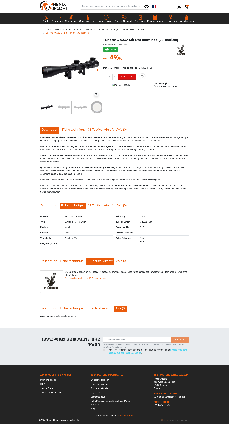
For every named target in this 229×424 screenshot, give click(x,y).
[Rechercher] (146, 6)
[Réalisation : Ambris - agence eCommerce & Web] (174, 420)
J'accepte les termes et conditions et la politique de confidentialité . (148, 351)
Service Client (46, 388)
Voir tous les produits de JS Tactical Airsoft (85, 278)
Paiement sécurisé (99, 384)
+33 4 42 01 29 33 (162, 405)
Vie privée (122, 415)
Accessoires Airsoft (62, 29)
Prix (105, 58)
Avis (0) (121, 129)
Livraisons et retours (100, 380)
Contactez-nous (98, 397)
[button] (185, 6)
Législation (96, 392)
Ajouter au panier (127, 76)
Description (48, 205)
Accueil (45, 29)
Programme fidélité (99, 388)
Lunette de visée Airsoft (133, 29)
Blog (93, 408)
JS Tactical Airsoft (101, 129)
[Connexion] (178, 6)
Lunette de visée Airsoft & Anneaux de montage (96, 29)
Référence (108, 44)
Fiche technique (74, 129)
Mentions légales (48, 380)
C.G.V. (43, 384)
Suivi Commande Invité (51, 392)
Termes (130, 415)
